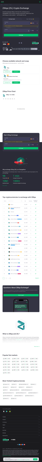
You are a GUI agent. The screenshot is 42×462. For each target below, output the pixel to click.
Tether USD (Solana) (15, 233)
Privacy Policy (27, 459)
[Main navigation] (40, 2)
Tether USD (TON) (14, 237)
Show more (36, 346)
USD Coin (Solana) (15, 266)
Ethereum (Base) (14, 215)
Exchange (21, 35)
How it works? (5, 185)
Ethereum (12, 211)
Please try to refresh (19, 25)
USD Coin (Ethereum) (15, 262)
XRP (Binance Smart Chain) (16, 251)
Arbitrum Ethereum (16, 219)
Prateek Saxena (19, 339)
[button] (34, 23)
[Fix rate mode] (28, 30)
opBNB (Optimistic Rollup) (15, 259)
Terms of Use (20, 459)
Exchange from (7, 71)
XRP (11, 248)
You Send (6, 22)
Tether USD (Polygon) (16, 240)
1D (3, 98)
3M (10, 98)
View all (36, 278)
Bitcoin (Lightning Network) (15, 208)
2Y (14, 98)
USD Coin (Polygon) (16, 273)
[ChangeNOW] (2, 2)
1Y (12, 98)
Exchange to (16, 71)
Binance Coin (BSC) (15, 255)
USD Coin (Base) (14, 270)
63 (10, 278)
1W (5, 98)
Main (2, 4)
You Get (6, 29)
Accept (35, 459)
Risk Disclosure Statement (7, 455)
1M (7, 98)
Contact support (21, 295)
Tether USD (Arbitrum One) (15, 244)
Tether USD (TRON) (15, 222)
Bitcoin (12, 204)
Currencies (6, 4)
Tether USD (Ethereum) (15, 226)
